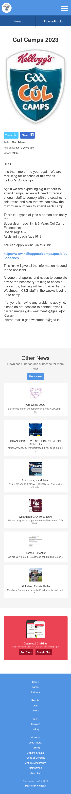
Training (35, 747)
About (35, 710)
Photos (35, 719)
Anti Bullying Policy (35, 762)
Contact (35, 724)
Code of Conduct (35, 757)
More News (35, 376)
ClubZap (41, 786)
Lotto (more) (35, 742)
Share (25, 135)
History (35, 729)
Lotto (35, 705)
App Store (26, 652)
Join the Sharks (35, 752)
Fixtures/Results (53, 21)
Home (35, 682)
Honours (35, 737)
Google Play (44, 652)
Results (35, 700)
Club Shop (35, 773)
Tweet (8, 135)
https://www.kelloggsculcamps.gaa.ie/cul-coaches (35, 255)
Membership (35, 767)
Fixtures (35, 692)
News (17, 21)
